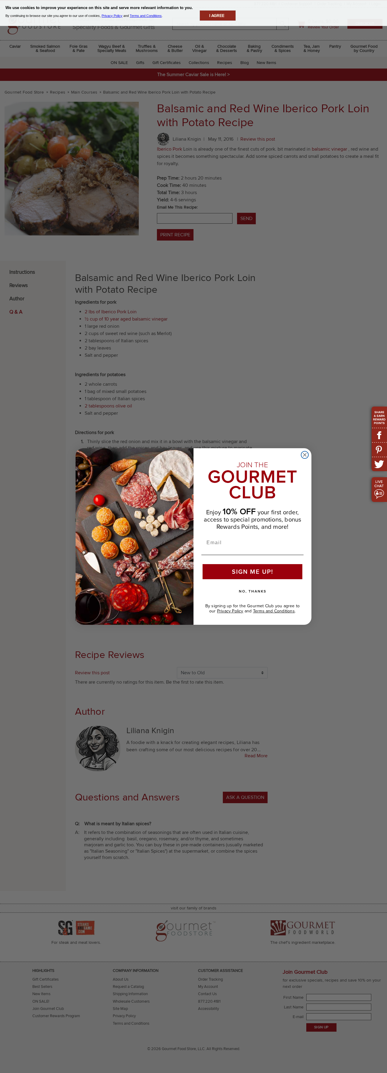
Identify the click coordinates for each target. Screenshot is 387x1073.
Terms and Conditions (274, 611)
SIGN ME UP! (252, 571)
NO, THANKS (252, 591)
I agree (216, 15)
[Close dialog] (304, 454)
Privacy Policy (230, 611)
